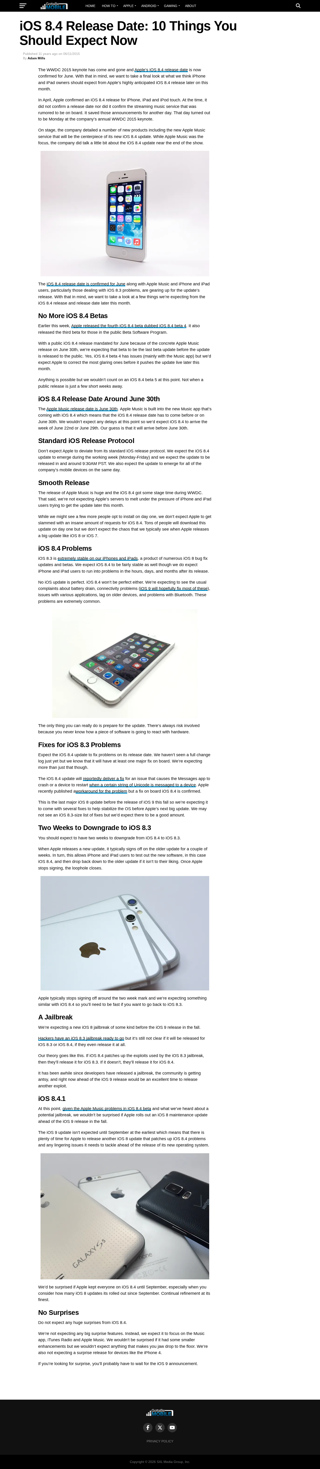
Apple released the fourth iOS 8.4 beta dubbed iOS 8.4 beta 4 (128, 325)
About (190, 6)
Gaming (170, 6)
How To (108, 6)
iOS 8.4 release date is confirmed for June (86, 284)
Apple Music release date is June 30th (82, 409)
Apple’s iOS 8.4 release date (161, 69)
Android (148, 6)
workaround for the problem (101, 791)
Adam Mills (36, 58)
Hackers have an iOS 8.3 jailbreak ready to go (81, 1038)
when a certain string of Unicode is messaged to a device (142, 785)
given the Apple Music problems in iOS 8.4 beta (107, 1108)
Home (90, 6)
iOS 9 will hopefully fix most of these (174, 588)
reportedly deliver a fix (103, 778)
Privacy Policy (160, 1441)
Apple (128, 6)
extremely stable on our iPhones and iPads (98, 558)
